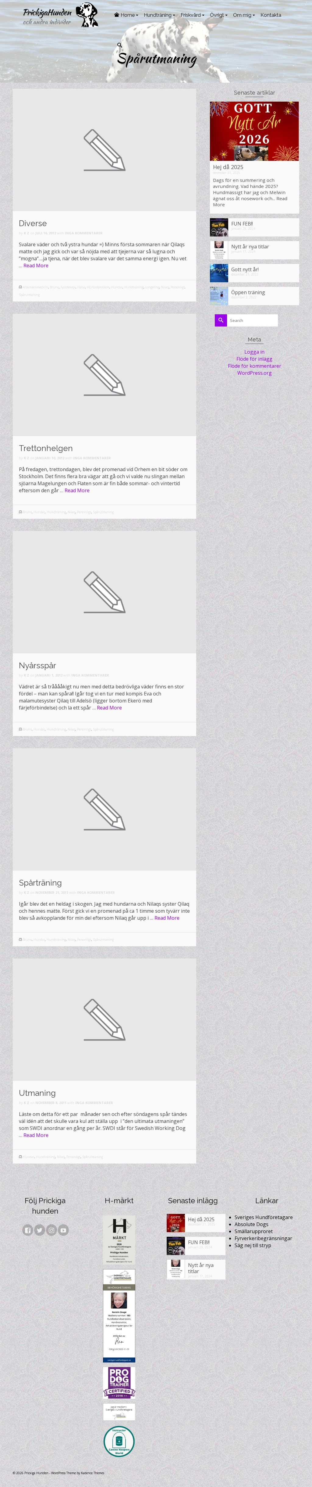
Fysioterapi (68, 287)
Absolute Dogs (251, 1224)
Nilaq (165, 287)
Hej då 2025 (228, 167)
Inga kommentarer (84, 233)
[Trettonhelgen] (104, 374)
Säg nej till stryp (253, 1245)
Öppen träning (248, 292)
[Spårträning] (104, 809)
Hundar (116, 287)
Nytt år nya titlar (250, 246)
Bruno (54, 287)
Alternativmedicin (35, 287)
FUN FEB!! (242, 223)
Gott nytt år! (245, 269)
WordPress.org (254, 373)
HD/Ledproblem (98, 287)
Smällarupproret (254, 1231)
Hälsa (81, 287)
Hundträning (134, 287)
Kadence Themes (92, 1473)
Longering (152, 287)
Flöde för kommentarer (254, 366)
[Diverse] (104, 149)
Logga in (254, 351)
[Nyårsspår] (104, 591)
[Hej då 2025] (254, 131)
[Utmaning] (104, 1019)
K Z (26, 233)
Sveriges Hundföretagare (264, 1217)
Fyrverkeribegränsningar (263, 1238)
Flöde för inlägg (254, 359)
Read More (35, 265)
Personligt (178, 287)
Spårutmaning (29, 295)
